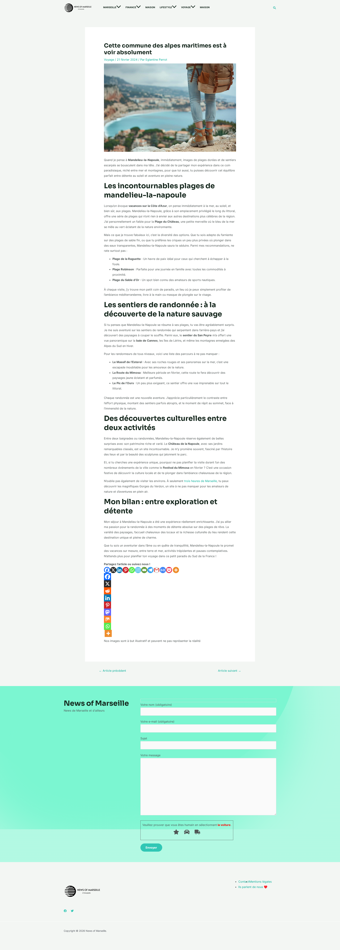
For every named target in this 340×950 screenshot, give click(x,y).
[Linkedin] (119, 570)
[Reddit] (107, 590)
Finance (131, 7)
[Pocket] (169, 570)
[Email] (144, 570)
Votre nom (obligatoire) (156, 704)
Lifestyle (166, 7)
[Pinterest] (126, 570)
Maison (150, 7)
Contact (243, 881)
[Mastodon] (107, 612)
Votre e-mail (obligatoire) (157, 721)
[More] (176, 570)
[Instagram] (138, 570)
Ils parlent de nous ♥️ (252, 887)
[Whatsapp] (132, 570)
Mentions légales (260, 881)
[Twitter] (72, 910)
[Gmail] (157, 570)
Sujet (143, 738)
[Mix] (107, 619)
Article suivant (229, 670)
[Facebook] (107, 570)
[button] (118, 7)
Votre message (150, 755)
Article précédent (112, 670)
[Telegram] (150, 570)
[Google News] (163, 570)
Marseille (109, 7)
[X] (113, 570)
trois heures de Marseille (200, 481)
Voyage (186, 7)
